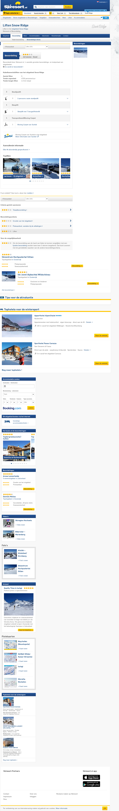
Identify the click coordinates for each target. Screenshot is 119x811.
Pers (5, 799)
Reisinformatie (56, 36)
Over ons (33, 794)
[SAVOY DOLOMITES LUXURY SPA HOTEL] (8, 721)
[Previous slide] (4, 168)
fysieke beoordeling (20, 245)
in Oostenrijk (16, 260)
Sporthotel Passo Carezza (11, 707)
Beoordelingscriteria (33, 40)
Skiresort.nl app (90, 771)
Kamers (19, 398)
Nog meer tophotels (11, 370)
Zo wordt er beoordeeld (13, 67)
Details (89, 322)
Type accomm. (27, 398)
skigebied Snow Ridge (20, 29)
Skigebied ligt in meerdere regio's (95, 10)
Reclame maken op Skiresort (67, 794)
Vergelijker (43, 18)
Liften (70, 18)
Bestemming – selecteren (10, 391)
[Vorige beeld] (4, 449)
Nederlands (102, 2)
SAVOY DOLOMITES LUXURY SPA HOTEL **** (12, 727)
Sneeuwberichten (54, 18)
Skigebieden (7, 18)
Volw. (4, 398)
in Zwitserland (20, 478)
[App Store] (91, 780)
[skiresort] (16, 6)
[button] (12, 408)
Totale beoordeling (18, 40)
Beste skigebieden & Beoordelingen (25, 18)
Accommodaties (79, 18)
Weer (64, 18)
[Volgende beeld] (33, 449)
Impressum (7, 796)
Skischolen (45, 36)
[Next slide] (68, 168)
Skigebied (6, 36)
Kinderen (12, 398)
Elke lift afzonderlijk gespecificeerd (16, 150)
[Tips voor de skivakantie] (104, 18)
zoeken (30, 408)
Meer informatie (61, 808)
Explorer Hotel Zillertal (10, 747)
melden (30, 193)
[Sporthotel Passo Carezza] (8, 701)
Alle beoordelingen (8, 290)
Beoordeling (16, 36)
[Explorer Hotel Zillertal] (8, 742)
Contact (65, 36)
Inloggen (33, 796)
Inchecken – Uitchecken (10, 382)
